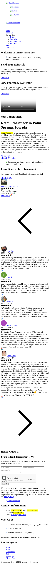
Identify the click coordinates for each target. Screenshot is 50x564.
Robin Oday (11, 356)
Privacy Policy (9, 497)
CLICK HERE (6, 178)
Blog (7, 45)
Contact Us (10, 48)
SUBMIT (5, 484)
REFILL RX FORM (8, 158)
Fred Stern (10, 251)
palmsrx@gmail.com (18, 515)
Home (8, 31)
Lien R (9, 277)
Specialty (13, 39)
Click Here (5, 78)
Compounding (15, 41)
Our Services (10, 552)
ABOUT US (5, 156)
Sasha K (10, 301)
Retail (12, 37)
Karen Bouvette (12, 325)
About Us (9, 33)
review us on (5, 196)
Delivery (13, 43)
